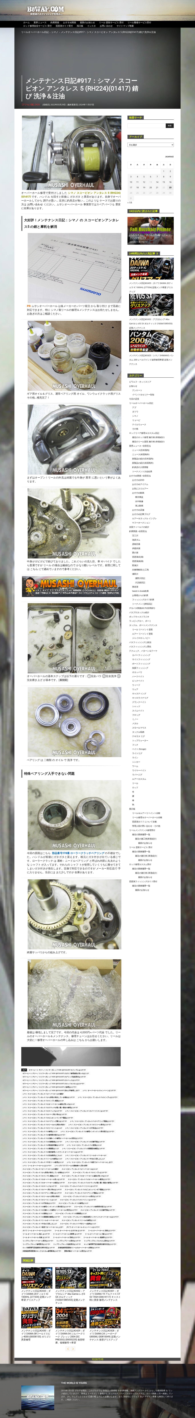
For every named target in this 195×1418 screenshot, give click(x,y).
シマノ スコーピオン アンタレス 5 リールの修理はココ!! (42, 1159)
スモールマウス (139, 727)
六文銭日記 (140, 582)
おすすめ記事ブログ (141, 514)
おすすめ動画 (138, 492)
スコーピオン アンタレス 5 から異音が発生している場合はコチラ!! (46, 1172)
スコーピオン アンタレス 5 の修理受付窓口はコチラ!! (93, 1206)
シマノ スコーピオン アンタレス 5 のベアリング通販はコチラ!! (92, 1121)
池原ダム (136, 539)
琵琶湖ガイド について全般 (144, 821)
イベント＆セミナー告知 (143, 394)
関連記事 (28, 1260)
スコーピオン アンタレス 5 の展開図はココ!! (71, 1213)
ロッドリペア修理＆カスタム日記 (144, 433)
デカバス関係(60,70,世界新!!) (142, 608)
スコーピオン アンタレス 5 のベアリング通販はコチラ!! (84, 1193)
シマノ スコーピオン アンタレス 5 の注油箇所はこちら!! (42, 1155)
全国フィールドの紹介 (139, 527)
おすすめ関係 (69, 22)
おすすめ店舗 (138, 509)
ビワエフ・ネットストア (140, 381)
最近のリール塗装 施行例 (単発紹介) (148, 441)
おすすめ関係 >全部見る (140, 475)
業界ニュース (40, 22)
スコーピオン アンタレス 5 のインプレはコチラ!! (90, 1172)
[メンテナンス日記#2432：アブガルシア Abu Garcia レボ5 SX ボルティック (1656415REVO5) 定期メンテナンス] (71, 1278)
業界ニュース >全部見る (140, 445)
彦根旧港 (136, 544)
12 (144, 182)
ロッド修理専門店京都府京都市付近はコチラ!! (100, 1244)
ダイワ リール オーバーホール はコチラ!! (37, 1230)
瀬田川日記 (140, 578)
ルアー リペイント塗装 (142, 633)
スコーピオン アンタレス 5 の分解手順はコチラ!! (98, 1210)
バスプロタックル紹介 (139, 612)
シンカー (136, 761)
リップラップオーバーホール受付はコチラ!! (38, 1241)
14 (157, 182)
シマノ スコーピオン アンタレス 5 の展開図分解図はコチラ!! (83, 1148)
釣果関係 (55, 22)
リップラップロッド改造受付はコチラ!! (67, 1244)
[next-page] (73, 1349)
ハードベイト (138, 676)
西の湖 (135, 552)
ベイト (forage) (139, 749)
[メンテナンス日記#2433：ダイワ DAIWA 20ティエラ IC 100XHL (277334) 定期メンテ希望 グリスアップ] (36, 1278)
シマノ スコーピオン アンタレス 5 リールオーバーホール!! (85, 1155)
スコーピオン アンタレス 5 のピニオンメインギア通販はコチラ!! (87, 1189)
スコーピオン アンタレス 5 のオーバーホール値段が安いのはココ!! (85, 1176)
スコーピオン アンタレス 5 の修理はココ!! (73, 1203)
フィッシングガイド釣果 (143, 599)
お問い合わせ (106, 25)
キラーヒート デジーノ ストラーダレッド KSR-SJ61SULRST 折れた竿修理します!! (51, 1090)
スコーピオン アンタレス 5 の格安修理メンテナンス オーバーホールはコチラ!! (90, 1217)
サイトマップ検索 (125, 25)
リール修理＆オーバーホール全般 (147, 817)
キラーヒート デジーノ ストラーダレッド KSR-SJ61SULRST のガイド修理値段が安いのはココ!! (56, 1073)
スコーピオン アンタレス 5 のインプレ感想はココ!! (41, 1176)
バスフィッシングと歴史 (140, 646)
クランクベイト (139, 702)
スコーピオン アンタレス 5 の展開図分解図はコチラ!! (41, 1217)
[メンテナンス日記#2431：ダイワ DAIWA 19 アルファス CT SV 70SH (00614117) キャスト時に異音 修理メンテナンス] (105, 1278)
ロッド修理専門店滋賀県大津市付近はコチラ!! (39, 1247)
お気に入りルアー (140, 488)
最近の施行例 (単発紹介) (146, 855)
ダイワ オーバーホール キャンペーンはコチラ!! (82, 1227)
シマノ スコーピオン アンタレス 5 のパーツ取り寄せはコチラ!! (45, 1114)
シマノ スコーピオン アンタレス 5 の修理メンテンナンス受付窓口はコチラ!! (87, 1131)
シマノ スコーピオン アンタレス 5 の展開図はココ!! (41, 1148)
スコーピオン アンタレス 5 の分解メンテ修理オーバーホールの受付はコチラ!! (50, 1210)
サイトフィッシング (141, 659)
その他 (135, 428)
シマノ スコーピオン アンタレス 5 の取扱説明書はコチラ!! (43, 1145)
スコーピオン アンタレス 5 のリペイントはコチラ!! (78, 1200)
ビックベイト (138, 680)
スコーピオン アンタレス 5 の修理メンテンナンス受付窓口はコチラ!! (47, 1206)
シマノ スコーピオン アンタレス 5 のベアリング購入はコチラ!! (45, 1121)
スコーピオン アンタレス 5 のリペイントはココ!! (40, 1200)
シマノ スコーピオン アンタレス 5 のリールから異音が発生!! (44, 1124)
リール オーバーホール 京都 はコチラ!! (101, 1230)
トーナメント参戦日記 (142, 603)
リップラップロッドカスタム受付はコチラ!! (99, 1241)
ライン (135, 757)
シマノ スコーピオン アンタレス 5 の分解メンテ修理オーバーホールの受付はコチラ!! (53, 1138)
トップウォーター (140, 740)
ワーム (135, 766)
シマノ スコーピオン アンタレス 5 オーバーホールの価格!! (43, 1094)
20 (150, 187)
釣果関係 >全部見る (138, 531)
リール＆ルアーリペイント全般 (146, 813)
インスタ (91, 25)
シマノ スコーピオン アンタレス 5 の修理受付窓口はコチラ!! (44, 1135)
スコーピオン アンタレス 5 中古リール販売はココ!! (78, 1224)
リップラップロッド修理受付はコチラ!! (36, 1244)
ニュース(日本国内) (140, 450)
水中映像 (139, 501)
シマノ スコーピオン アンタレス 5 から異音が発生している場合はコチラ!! (49, 1097)
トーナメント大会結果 (142, 471)
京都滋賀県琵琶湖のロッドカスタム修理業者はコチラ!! (42, 1251)
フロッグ (136, 714)
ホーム (26, 22)
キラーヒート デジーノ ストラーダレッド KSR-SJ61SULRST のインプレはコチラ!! (57, 1070)
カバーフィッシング (141, 655)
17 (131, 187)
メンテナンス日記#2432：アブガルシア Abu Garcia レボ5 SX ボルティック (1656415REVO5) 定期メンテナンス (70, 1297)
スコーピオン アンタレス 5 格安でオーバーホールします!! (43, 1227)
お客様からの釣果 (140, 595)
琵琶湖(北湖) (137, 556)
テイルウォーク (139, 424)
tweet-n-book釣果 (140, 591)
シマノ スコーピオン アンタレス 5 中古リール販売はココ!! (43, 1162)
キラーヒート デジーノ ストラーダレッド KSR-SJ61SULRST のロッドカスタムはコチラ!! (53, 1083)
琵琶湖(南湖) (137, 561)
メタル (135, 723)
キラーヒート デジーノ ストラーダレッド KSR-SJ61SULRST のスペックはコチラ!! (51, 1080)
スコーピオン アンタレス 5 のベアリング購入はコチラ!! (42, 1193)
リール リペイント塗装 (142, 629)
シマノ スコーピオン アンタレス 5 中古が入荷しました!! (85, 1159)
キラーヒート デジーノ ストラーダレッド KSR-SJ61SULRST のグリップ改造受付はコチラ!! (54, 1077)
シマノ (54, 32)
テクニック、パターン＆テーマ (143, 650)
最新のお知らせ (87, 22)
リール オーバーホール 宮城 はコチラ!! (66, 1237)
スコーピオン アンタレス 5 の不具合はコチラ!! (39, 1203)
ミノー (135, 719)
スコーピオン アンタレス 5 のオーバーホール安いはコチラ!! (44, 1179)
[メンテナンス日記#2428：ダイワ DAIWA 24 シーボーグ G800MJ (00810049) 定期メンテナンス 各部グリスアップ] (105, 1317)
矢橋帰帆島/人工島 (140, 569)
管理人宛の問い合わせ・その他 (146, 826)
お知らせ (133, 386)
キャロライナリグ (140, 697)
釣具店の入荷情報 (140, 467)
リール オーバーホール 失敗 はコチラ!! (36, 1237)
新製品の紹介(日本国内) (142, 458)
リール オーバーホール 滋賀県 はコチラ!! (97, 1237)
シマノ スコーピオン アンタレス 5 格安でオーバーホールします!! (90, 1162)
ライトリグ (137, 753)
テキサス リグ (138, 736)
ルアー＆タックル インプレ (144, 518)
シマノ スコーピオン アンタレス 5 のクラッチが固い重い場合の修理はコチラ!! (50, 1107)
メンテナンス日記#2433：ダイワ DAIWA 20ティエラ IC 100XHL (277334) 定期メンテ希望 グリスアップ (151, 287)
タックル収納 (138, 732)
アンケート (137, 390)
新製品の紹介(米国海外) (142, 463)
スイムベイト (138, 710)
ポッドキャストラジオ (139, 616)
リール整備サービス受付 (139, 22)
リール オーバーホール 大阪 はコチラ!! (98, 1234)
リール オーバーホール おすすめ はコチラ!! (70, 1230)
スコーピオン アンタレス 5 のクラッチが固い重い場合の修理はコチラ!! (93, 1183)
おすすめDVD (138, 480)
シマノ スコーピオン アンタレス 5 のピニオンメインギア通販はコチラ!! (48, 1118)
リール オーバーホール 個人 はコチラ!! (36, 1234)
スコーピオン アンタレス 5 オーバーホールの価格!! (41, 1169)
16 (170, 182)
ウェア (135, 689)
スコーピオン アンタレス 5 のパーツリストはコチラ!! (79, 1186)
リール (135, 783)
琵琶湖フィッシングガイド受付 (143, 881)
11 (137, 182)
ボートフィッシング (141, 663)
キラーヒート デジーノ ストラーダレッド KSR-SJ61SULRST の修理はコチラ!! (49, 1087)
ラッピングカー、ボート (140, 621)
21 (157, 187)
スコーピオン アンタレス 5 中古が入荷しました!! (40, 1224)
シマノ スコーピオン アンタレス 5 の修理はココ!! (40, 1131)
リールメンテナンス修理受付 (142, 830)
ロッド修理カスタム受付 (140, 864)
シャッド (136, 706)
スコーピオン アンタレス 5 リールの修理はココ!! (79, 1220)
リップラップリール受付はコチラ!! (68, 1241)
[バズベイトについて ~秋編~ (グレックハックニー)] (150, 231)
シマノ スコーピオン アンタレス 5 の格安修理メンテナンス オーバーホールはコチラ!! (53, 1152)
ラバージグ (137, 774)
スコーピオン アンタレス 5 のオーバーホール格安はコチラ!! (44, 1183)
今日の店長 (134, 398)
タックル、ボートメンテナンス (143, 625)
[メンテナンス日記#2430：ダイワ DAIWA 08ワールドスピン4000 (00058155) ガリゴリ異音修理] (36, 1317)
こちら (34, 569)
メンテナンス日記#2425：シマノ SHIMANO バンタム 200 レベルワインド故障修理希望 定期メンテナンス (151, 359)
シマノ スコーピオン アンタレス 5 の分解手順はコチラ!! (85, 1142)
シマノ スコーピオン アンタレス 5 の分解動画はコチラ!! (42, 1142)
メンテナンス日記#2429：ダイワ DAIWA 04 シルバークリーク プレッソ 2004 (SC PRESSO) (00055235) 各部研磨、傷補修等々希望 (70, 1336)
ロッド (135, 787)
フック (135, 744)
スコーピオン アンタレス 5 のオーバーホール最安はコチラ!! (89, 1179)
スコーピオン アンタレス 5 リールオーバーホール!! (41, 1220)
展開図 (63, 679)
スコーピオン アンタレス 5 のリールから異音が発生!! (41, 1196)
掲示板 (80, 25)
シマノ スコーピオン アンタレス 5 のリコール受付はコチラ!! (89, 1124)
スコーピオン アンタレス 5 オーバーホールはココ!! (80, 1169)
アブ (57, 1287)
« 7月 (129, 202)
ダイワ (24, 1287)
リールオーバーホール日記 (35, 32)
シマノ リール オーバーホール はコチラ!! (37, 1165)
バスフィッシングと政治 (140, 642)
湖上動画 (139, 505)
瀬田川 (135, 574)
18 (137, 187)
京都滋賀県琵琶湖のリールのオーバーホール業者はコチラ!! (79, 1247)
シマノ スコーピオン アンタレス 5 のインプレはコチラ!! (97, 1097)
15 (164, 182)
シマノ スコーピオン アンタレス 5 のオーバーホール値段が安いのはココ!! (49, 1104)
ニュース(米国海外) (140, 454)
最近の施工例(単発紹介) (145, 838)
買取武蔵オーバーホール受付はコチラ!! (78, 1251)
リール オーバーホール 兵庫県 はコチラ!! (67, 1234)
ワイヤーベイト (139, 770)
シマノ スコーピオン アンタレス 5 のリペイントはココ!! (42, 1128)
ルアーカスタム (139, 779)
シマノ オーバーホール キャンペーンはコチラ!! (99, 1090)
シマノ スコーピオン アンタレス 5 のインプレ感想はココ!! (43, 1101)
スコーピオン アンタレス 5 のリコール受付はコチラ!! (82, 1196)
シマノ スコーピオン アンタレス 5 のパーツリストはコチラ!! (86, 1111)
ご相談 (46, 313)
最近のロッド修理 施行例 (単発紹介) (148, 437)
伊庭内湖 (136, 548)
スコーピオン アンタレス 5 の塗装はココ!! (37, 1213)
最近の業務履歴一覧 (141, 834)
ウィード (136, 685)
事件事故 (139, 497)
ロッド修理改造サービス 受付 (37, 25)
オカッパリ (137, 672)
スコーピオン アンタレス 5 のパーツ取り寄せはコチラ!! (42, 1189)
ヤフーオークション (141, 522)
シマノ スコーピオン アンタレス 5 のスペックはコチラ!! (42, 1111)
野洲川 (135, 565)
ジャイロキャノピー (141, 638)
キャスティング (139, 693)
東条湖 (135, 586)
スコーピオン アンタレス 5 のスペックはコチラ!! (40, 1186)
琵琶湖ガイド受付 (64, 25)
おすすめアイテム (140, 484)
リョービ (136, 420)
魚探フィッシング (140, 668)
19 (144, 187)
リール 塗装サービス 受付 (111, 22)
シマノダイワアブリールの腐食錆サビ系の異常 (71, 1165)
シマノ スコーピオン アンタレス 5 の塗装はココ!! (84, 1145)
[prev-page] (68, 1349)
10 (131, 182)
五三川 (135, 535)
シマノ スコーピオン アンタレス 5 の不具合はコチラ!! (84, 1128)
